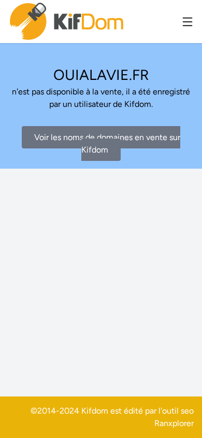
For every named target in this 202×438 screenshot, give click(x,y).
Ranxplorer (174, 423)
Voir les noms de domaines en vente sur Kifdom (107, 143)
